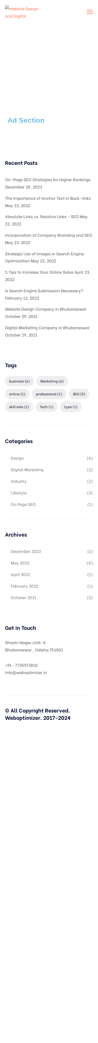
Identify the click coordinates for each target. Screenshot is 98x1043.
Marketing (52, 381)
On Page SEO (23, 504)
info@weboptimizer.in (26, 672)
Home (39, 64)
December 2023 (26, 551)
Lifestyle (19, 492)
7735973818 (26, 665)
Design (17, 458)
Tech (47, 406)
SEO (79, 393)
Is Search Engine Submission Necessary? (44, 290)
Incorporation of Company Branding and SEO (48, 235)
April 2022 (20, 574)
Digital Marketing (27, 469)
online (17, 393)
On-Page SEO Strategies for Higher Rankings (47, 179)
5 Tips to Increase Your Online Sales (39, 272)
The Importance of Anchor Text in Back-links (48, 198)
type (71, 406)
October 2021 (23, 597)
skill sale (19, 406)
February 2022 (24, 586)
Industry (19, 481)
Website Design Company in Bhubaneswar (45, 309)
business (19, 381)
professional (49, 393)
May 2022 (20, 562)
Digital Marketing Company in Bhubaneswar (47, 327)
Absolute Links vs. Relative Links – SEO (42, 216)
